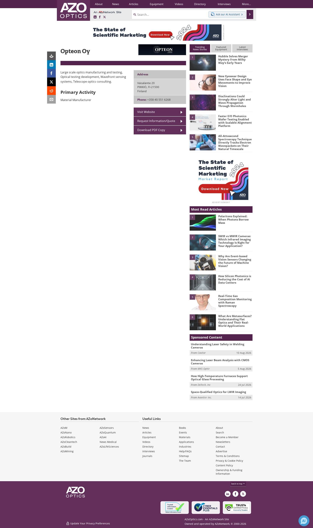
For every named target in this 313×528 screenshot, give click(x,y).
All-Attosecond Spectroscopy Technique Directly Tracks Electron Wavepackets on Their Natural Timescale (235, 142)
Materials (184, 437)
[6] (203, 322)
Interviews (148, 451)
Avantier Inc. (205, 397)
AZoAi (103, 437)
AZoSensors (107, 427)
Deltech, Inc (204, 384)
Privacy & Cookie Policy (229, 460)
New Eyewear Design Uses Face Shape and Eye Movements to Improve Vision (235, 81)
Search (220, 432)
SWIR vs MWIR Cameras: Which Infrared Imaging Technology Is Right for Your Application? (234, 241)
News (145, 427)
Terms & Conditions (228, 456)
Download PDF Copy (151, 130)
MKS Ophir (204, 368)
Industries (185, 446)
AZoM (63, 427)
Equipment (149, 437)
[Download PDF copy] (51, 56)
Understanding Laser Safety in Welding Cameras (217, 345)
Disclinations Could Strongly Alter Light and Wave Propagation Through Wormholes (234, 101)
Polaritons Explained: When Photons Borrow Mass (233, 219)
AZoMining (67, 451)
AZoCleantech (68, 442)
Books (182, 427)
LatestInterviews (242, 48)
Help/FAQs (185, 451)
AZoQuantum (108, 432)
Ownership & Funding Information (229, 471)
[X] (51, 82)
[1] (203, 62)
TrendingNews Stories (200, 48)
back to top (237, 483)
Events (183, 432)
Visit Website (146, 112)
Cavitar (202, 352)
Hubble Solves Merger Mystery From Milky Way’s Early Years (233, 59)
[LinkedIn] (51, 64)
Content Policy (224, 465)
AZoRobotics (67, 437)
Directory (147, 446)
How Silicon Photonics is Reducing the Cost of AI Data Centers (234, 279)
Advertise (221, 451)
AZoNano (66, 432)
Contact (220, 446)
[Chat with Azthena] (304, 520)
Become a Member (227, 437)
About (219, 427)
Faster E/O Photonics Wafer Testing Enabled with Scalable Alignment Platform (235, 121)
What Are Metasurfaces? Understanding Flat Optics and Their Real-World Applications (235, 321)
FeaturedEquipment (221, 48)
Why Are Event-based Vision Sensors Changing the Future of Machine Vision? (234, 261)
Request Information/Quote (156, 121)
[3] (203, 102)
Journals (147, 456)
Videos (146, 442)
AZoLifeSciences (109, 446)
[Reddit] (51, 90)
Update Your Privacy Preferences (90, 523)
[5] (203, 142)
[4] (203, 122)
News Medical (108, 442)
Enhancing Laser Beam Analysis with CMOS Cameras (220, 361)
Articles (146, 432)
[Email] (51, 99)
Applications (186, 442)
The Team (185, 460)
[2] (203, 82)
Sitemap (184, 456)
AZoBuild (65, 446)
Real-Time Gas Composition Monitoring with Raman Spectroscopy (235, 300)
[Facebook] (51, 73)
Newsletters (223, 442)
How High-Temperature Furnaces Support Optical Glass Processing (219, 377)
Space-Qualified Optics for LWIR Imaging (218, 392)
